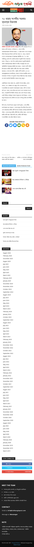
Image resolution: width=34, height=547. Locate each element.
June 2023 (6, 328)
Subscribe (28, 471)
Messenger (14, 514)
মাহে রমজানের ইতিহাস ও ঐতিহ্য (20, 180)
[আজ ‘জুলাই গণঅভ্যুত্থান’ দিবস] (6, 173)
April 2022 (6, 367)
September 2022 (8, 353)
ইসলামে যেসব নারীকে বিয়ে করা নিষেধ (10, 241)
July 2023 (5, 325)
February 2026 (7, 256)
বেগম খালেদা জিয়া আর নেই (19, 189)
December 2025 (8, 258)
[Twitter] (11, 125)
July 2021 (5, 392)
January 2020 (7, 442)
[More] (27, 125)
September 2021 (8, 387)
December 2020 (8, 412)
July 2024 (5, 297)
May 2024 (6, 303)
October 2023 (7, 317)
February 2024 (7, 311)
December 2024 (8, 284)
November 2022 (8, 348)
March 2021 (6, 403)
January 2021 (7, 409)
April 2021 (6, 401)
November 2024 (8, 286)
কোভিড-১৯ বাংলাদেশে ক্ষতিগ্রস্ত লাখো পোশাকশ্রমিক (24, 158)
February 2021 (7, 406)
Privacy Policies (16, 543)
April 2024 (6, 306)
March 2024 (6, 309)
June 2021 (6, 395)
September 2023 (8, 320)
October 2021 (7, 384)
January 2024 (7, 314)
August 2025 (7, 261)
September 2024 (8, 292)
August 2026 (7, 253)
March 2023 (6, 336)
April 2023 (6, 334)
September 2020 (8, 420)
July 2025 (5, 264)
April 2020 (6, 434)
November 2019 (8, 448)
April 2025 (6, 272)
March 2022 (6, 370)
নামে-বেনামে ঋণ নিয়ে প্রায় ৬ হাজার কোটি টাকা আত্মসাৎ (8, 158)
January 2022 (7, 376)
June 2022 (6, 362)
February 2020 (7, 440)
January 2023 (7, 342)
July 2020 (5, 426)
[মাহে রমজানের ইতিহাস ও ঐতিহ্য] (6, 182)
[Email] (19, 125)
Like (30, 464)
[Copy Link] (23, 125)
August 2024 (7, 295)
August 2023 (7, 323)
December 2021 (8, 378)
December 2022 (8, 345)
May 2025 (6, 270)
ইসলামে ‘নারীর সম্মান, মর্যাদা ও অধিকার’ (11, 237)
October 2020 (7, 417)
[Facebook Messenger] (15, 125)
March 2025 (6, 275)
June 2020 (6, 429)
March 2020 (6, 437)
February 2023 (7, 339)
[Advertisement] (17, 138)
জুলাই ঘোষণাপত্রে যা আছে (8, 232)
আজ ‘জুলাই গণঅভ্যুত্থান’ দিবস (20, 171)
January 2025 (7, 281)
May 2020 (6, 431)
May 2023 (6, 331)
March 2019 (6, 451)
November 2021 (8, 381)
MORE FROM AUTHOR (23, 166)
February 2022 (7, 373)
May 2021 (6, 398)
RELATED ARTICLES (9, 166)
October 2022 (7, 350)
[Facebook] (6, 125)
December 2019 (8, 445)
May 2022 (6, 364)
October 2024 (7, 289)
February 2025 (7, 278)
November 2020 (8, 415)
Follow (28, 467)
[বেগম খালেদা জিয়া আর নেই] (6, 191)
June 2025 (6, 267)
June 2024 (6, 300)
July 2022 (5, 359)
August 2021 (7, 389)
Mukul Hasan (17, 545)
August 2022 (7, 356)
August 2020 (7, 423)
